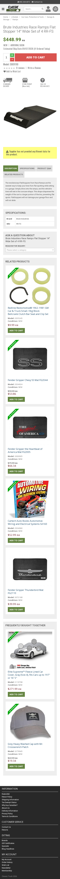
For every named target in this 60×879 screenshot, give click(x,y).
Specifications (27, 168)
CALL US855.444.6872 (45, 85)
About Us (5, 808)
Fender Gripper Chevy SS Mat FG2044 (28, 380)
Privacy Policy (7, 814)
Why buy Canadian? (10, 805)
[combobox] (30, 250)
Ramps (15, 19)
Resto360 (5, 794)
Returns (5, 830)
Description (11, 168)
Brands (5, 840)
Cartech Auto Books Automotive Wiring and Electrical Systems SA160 (27, 522)
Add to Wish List (13, 71)
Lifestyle (14, 17)
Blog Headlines (8, 849)
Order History (7, 862)
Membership (7, 871)
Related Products (14, 174)
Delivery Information (10, 811)
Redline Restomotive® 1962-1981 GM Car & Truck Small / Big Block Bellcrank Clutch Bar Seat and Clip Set (28, 311)
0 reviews (20, 68)
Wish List (5, 865)
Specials (5, 846)
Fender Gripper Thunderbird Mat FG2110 (25, 591)
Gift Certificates (8, 843)
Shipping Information (10, 800)
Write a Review (34, 68)
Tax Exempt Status (9, 802)
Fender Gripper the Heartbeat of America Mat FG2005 (25, 450)
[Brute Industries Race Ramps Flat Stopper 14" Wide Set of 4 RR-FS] (30, 116)
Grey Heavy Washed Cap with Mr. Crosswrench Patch (25, 745)
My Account (6, 859)
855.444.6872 (24, 2)
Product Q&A (44, 168)
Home (5, 17)
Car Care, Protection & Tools (32, 17)
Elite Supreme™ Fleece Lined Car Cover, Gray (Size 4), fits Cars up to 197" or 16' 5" (29, 674)
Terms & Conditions (10, 816)
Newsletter (6, 868)
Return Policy (7, 797)
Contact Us (37, 2)
